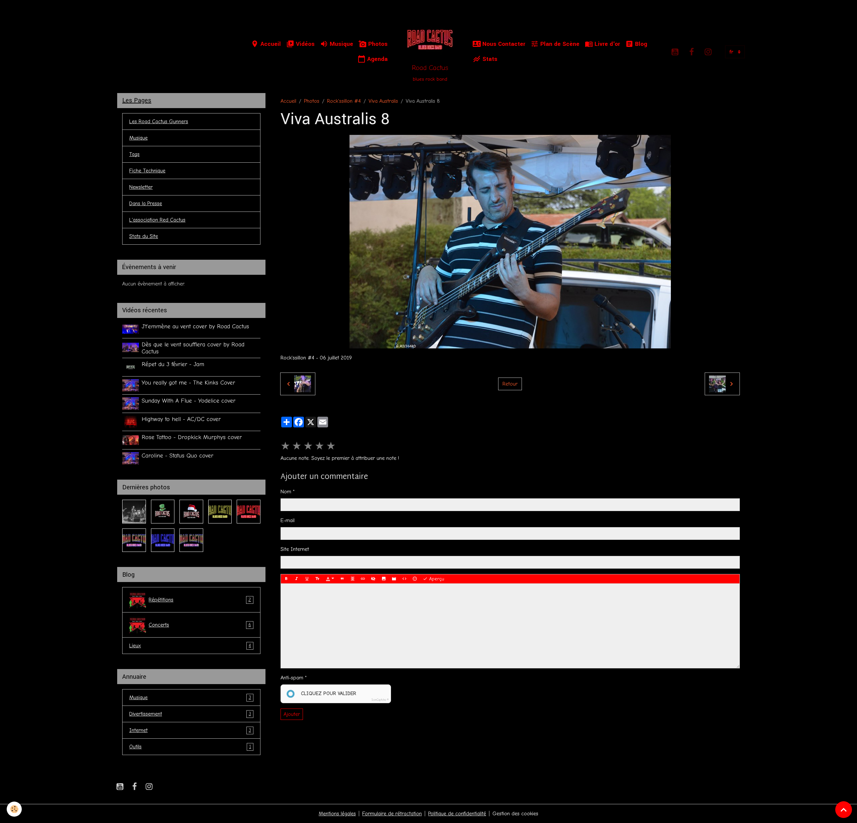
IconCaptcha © (380, 700)
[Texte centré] (352, 579)
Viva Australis (383, 101)
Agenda (377, 59)
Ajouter (292, 714)
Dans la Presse (145, 203)
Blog (640, 44)
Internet (190, 730)
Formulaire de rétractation (392, 814)
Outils (190, 747)
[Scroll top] (843, 809)
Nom (286, 492)
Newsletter (141, 187)
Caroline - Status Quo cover (177, 455)
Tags (134, 154)
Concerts (200, 625)
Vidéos (304, 44)
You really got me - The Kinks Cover (188, 382)
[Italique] (296, 579)
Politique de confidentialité (457, 814)
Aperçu (435, 579)
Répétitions (200, 600)
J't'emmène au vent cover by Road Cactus (195, 326)
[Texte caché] (373, 579)
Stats (489, 59)
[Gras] (286, 579)
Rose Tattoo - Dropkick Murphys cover (192, 437)
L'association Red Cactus (157, 220)
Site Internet (295, 549)
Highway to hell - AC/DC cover (181, 419)
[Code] (404, 579)
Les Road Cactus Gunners (158, 121)
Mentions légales (337, 814)
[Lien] (363, 579)
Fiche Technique (147, 171)
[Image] (383, 579)
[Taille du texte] (317, 579)
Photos (377, 44)
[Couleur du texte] (330, 579)
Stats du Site (143, 236)
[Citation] (342, 579)
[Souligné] (307, 579)
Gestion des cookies (515, 814)
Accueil (270, 44)
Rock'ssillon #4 (344, 101)
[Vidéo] (394, 579)
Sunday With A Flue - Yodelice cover (188, 400)
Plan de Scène (559, 44)
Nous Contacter (503, 44)
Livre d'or (606, 44)
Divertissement (190, 714)
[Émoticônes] (414, 579)
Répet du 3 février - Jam (173, 364)
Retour (510, 384)
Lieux (190, 646)
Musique (340, 44)
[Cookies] (14, 809)
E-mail (288, 520)
